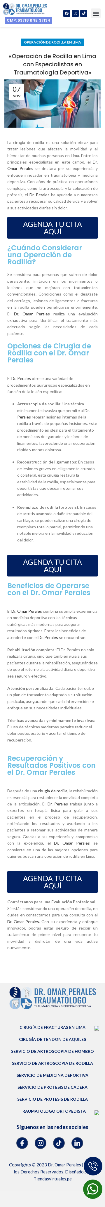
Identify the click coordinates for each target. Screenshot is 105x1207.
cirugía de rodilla (52, 790)
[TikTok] (59, 1143)
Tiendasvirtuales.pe (53, 1178)
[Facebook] (66, 13)
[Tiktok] (83, 13)
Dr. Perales (39, 194)
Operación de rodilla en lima (52, 42)
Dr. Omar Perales (32, 313)
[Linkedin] (77, 1143)
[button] (96, 13)
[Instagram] (75, 13)
